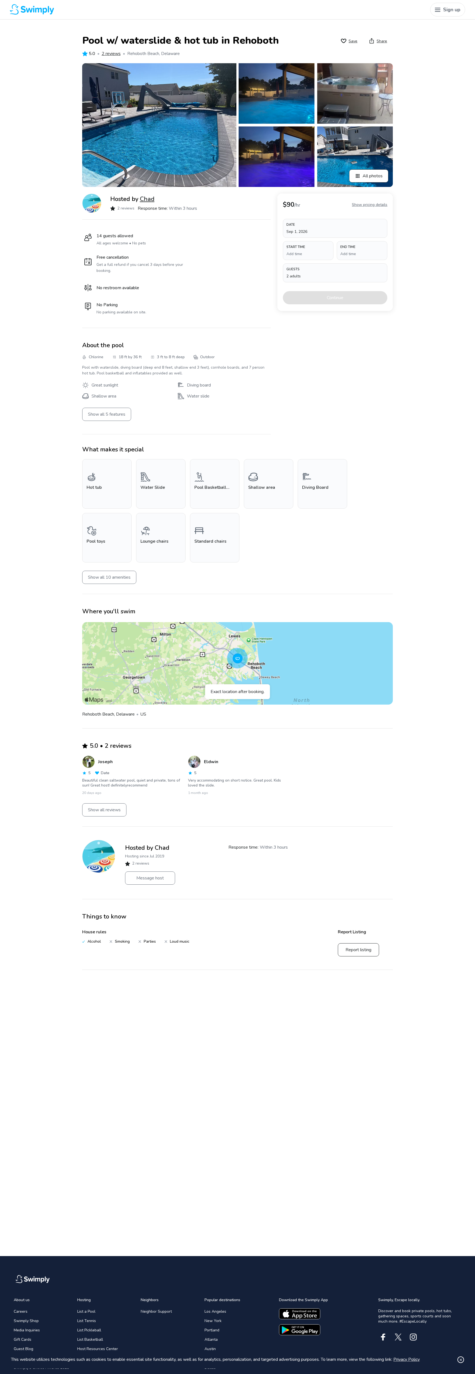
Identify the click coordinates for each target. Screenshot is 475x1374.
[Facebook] (383, 1337)
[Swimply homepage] (125, 9)
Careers (20, 1311)
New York (213, 1320)
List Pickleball (89, 1330)
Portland (212, 1330)
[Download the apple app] (299, 1313)
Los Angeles (215, 1311)
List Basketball (90, 1339)
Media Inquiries (27, 1330)
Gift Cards (22, 1339)
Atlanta (211, 1339)
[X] (398, 1337)
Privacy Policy (406, 1359)
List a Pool (86, 1311)
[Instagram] (413, 1337)
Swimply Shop (26, 1320)
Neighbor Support (156, 1311)
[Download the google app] (299, 1329)
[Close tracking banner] (460, 1359)
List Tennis (86, 1320)
